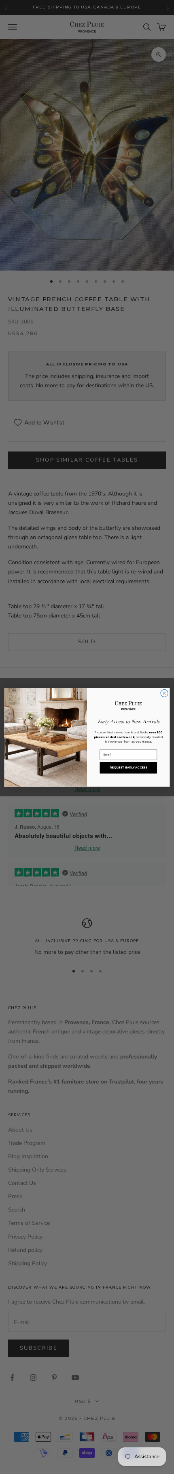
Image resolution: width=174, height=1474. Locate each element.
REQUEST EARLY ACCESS (128, 767)
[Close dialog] (164, 693)
